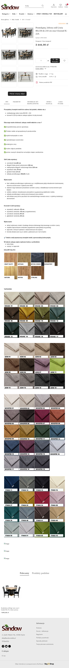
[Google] (9, 646)
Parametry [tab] (17, 102)
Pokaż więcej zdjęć (17, 94)
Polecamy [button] (24, 573)
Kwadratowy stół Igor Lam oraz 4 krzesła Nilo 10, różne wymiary (10, 609)
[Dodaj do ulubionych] (64, 60)
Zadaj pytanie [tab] (60, 102)
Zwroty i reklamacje (42, 631)
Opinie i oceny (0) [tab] (49, 102)
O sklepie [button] (5, 651)
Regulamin (39, 634)
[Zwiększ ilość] (45, 60)
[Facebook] (3, 646)
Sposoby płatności (42, 641)
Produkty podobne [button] (40, 573)
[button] (6, 14)
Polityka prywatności (42, 638)
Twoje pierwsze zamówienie (44, 644)
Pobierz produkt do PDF (45, 82)
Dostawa (39, 628)
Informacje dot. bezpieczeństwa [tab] (33, 102)
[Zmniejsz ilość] (37, 60)
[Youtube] (6, 646)
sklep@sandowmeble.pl (9, 638)
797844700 (5, 641)
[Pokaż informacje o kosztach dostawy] (55, 77)
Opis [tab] (6, 102)
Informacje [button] (40, 623)
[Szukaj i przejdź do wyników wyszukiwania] (42, 6)
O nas (3, 656)
